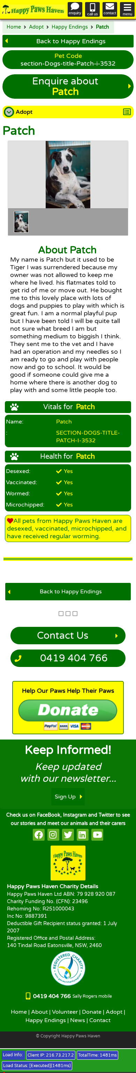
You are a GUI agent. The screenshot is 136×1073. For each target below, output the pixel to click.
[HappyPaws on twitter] (68, 835)
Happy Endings (70, 27)
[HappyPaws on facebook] (39, 835)
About (39, 1011)
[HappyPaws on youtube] (97, 835)
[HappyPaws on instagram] (53, 835)
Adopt (36, 27)
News (77, 1020)
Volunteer (65, 1011)
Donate (91, 1011)
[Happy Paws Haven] (33, 9)
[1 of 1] (21, 221)
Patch (102, 27)
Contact (100, 1020)
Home (14, 27)
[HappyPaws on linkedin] (83, 835)
